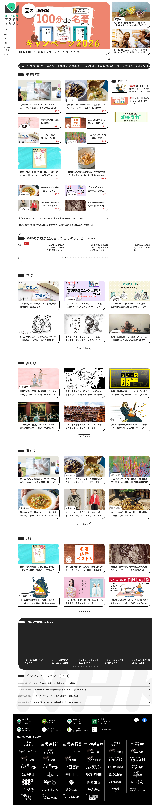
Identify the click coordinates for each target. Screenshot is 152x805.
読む (6, 43)
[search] (109, 59)
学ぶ (6, 30)
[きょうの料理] (28, 774)
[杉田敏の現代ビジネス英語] (137, 789)
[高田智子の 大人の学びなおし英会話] (28, 797)
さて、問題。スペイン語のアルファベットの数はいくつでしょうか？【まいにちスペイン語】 (38, 339)
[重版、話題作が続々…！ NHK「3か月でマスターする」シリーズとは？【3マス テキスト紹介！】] (129, 378)
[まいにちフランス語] (115, 751)
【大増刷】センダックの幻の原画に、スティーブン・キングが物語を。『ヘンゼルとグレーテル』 (37, 66)
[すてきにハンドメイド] (137, 767)
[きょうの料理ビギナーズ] (50, 774)
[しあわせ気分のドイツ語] (115, 759)
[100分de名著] (72, 782)
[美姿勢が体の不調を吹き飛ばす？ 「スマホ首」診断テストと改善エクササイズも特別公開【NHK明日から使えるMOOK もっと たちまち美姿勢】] (28, 122)
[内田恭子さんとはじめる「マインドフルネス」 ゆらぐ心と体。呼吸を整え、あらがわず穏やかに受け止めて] (39, 90)
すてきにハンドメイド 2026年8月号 (25, 661)
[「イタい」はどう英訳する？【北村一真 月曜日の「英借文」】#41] (28, 138)
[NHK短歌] (28, 789)
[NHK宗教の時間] (72, 797)
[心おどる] (50, 782)
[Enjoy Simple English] (28, 751)
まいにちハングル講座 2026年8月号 (132, 661)
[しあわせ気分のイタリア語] (50, 767)
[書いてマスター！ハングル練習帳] (50, 797)
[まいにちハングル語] (93, 759)
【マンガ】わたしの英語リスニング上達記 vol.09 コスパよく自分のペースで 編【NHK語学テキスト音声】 (97, 189)
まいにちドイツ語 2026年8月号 (104, 661)
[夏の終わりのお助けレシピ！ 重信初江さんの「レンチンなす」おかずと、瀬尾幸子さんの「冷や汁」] (86, 90)
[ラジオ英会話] (93, 744)
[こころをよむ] (50, 789)
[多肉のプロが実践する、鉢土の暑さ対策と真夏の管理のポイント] (129, 499)
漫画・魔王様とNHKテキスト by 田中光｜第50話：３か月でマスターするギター (84, 392)
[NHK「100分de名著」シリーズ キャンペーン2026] (63, 25)
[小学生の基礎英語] (28, 744)
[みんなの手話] (115, 789)
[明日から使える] (28, 782)
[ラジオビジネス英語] (72, 751)
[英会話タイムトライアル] (50, 751)
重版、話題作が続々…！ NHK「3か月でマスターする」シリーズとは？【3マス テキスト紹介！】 (129, 393)
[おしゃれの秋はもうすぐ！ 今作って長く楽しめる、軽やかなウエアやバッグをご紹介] (28, 205)
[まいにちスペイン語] (137, 751)
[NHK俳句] (137, 782)
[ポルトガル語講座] (115, 767)
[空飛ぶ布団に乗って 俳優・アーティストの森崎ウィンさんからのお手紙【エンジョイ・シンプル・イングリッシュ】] (129, 324)
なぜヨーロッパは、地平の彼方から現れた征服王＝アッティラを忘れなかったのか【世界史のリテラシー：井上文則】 (97, 204)
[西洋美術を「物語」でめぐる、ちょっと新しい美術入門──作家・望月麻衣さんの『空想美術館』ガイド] (38, 412)
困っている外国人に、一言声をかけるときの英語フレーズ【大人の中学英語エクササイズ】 (130, 51)
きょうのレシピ (7, 49)
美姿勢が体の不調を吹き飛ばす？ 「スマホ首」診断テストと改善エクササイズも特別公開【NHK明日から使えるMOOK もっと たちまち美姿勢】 (50, 122)
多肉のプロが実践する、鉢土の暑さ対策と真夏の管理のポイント (129, 514)
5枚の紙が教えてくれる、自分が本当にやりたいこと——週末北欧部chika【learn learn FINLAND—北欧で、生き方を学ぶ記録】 (129, 602)
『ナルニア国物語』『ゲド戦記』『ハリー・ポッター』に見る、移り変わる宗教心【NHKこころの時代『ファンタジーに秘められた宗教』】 (38, 602)
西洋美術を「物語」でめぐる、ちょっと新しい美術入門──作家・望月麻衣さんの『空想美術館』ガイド (38, 427)
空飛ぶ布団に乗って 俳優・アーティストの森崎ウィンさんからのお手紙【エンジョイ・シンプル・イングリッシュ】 (129, 339)
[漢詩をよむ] (72, 789)
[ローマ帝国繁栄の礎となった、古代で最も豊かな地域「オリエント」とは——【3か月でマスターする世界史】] (84, 412)
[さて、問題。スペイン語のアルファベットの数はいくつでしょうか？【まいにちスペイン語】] (38, 324)
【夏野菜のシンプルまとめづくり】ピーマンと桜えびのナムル (61, 247)
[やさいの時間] (93, 774)
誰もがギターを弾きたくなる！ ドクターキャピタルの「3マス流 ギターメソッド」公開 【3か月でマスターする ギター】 (139, 89)
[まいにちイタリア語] (28, 759)
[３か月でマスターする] (137, 774)
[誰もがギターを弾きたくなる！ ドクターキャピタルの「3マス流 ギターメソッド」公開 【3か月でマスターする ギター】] (129, 412)
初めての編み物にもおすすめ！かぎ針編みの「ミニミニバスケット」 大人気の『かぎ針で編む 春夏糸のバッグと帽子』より (130, 24)
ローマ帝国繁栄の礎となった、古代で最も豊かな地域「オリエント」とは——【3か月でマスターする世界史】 (84, 427)
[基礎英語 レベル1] (50, 744)
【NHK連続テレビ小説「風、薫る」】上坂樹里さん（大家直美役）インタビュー (84, 601)
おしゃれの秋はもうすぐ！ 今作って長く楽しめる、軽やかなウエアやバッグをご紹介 (50, 204)
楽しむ (6, 34)
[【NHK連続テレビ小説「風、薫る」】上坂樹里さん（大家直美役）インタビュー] (84, 587)
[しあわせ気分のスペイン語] (28, 767)
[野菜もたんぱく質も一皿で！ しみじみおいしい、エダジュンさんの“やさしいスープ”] (28, 190)
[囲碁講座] (93, 782)
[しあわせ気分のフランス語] (137, 759)
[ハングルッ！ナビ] (93, 767)
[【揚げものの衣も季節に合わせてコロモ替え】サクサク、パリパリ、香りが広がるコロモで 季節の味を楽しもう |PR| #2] (86, 158)
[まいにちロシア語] (50, 759)
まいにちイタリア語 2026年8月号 (52, 661)
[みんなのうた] (93, 789)
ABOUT (6, 54)
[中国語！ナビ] (72, 767)
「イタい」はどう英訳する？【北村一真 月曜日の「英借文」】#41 (50, 137)
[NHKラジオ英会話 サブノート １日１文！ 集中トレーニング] (115, 744)
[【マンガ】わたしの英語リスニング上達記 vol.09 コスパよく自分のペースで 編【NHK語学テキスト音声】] (75, 190)
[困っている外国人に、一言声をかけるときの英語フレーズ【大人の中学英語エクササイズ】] (131, 38)
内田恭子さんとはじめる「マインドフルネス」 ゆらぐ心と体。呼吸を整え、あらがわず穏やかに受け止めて (39, 107)
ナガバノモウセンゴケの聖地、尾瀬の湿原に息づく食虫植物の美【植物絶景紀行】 (97, 137)
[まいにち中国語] (72, 759)
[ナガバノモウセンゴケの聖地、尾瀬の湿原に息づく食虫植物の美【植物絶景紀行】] (75, 138)
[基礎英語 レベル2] (72, 744)
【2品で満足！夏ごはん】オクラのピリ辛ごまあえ (104, 247)
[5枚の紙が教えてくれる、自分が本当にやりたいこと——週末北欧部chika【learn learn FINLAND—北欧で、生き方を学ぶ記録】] (129, 587)
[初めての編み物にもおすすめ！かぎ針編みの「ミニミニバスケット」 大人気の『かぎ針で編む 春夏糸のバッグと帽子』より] (131, 11)
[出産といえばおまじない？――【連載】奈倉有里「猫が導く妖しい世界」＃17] (84, 324)
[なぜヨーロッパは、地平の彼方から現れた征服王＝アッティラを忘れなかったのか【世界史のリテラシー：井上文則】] (75, 205)
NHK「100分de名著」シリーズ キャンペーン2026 (49, 52)
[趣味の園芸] (72, 774)
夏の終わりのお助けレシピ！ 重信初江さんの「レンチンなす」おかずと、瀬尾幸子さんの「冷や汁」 (86, 107)
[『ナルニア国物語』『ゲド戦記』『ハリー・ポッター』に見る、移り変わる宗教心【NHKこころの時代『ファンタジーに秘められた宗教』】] (38, 587)
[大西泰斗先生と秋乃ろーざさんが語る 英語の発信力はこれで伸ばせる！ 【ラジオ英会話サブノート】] (129, 291)
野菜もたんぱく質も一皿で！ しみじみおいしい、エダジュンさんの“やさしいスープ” (50, 189)
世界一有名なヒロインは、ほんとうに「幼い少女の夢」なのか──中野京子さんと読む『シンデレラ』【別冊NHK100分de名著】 (39, 174)
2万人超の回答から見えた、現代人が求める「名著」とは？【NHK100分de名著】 (97, 122)
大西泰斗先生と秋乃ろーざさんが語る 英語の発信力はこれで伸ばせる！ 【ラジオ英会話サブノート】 (129, 306)
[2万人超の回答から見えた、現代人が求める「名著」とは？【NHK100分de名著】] (75, 122)
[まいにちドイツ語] (93, 751)
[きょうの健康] (115, 774)
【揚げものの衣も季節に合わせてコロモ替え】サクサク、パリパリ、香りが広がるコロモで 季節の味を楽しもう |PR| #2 (86, 174)
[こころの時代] (93, 797)
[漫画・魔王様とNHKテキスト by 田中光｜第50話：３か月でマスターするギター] (84, 378)
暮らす (6, 38)
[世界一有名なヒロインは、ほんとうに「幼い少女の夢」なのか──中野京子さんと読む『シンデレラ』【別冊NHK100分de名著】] (39, 158)
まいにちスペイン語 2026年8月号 (78, 661)
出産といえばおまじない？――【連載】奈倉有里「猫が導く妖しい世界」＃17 (84, 338)
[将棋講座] (115, 782)
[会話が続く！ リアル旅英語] (137, 744)
